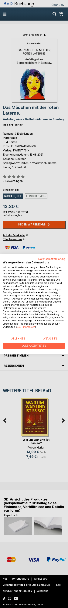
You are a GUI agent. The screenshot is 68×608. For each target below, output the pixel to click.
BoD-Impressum (26, 327)
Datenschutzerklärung (51, 258)
